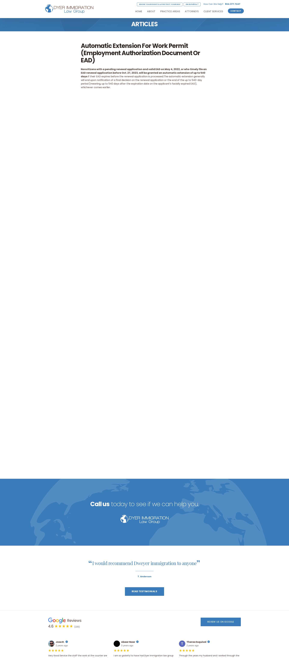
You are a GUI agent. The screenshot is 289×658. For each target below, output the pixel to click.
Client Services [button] (213, 11)
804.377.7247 (232, 4)
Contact (235, 11)
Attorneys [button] (192, 11)
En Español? (192, 4)
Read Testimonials (144, 591)
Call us (100, 504)
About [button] (151, 11)
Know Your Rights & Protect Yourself (159, 4)
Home (138, 11)
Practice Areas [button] (170, 11)
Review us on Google (220, 621)
